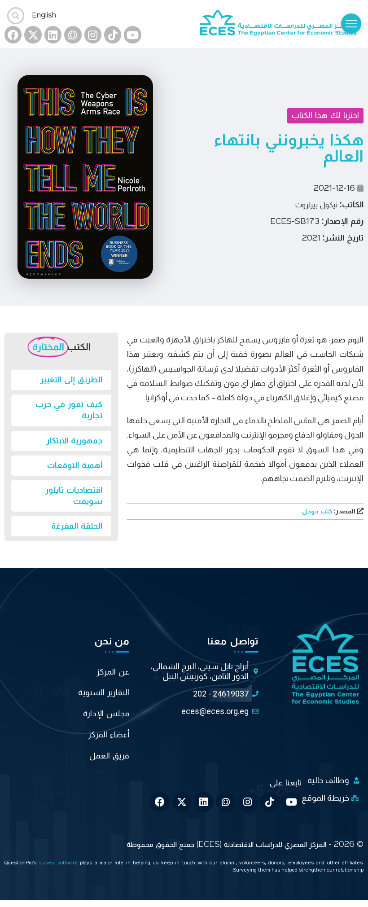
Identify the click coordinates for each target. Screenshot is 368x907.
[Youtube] (132, 34)
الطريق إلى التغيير (71, 380)
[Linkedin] (52, 34)
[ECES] (282, 24)
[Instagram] (92, 34)
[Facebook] (13, 34)
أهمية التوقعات (74, 465)
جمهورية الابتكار (74, 441)
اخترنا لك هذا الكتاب (325, 115)
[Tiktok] (112, 34)
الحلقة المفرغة (76, 526)
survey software (59, 863)
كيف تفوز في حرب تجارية (68, 410)
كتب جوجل (329, 511)
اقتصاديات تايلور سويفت (73, 495)
